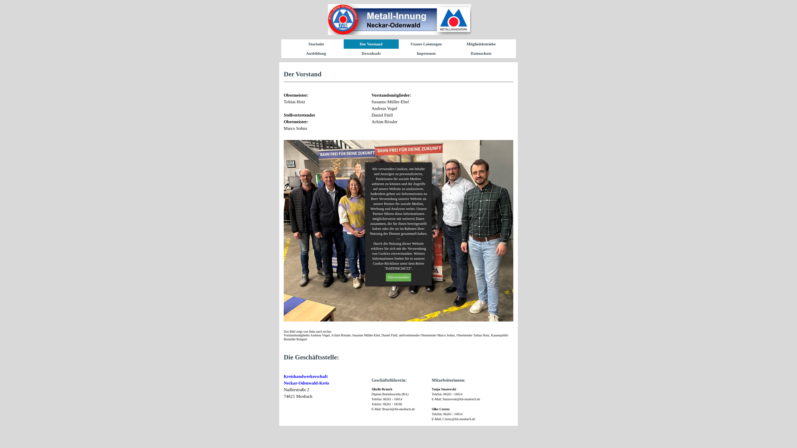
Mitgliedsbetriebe (481, 44)
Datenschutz (481, 53)
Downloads (371, 53)
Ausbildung (316, 53)
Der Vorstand (371, 44)
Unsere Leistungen (426, 44)
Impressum (426, 53)
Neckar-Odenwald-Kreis (306, 383)
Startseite (316, 44)
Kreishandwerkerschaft (306, 376)
